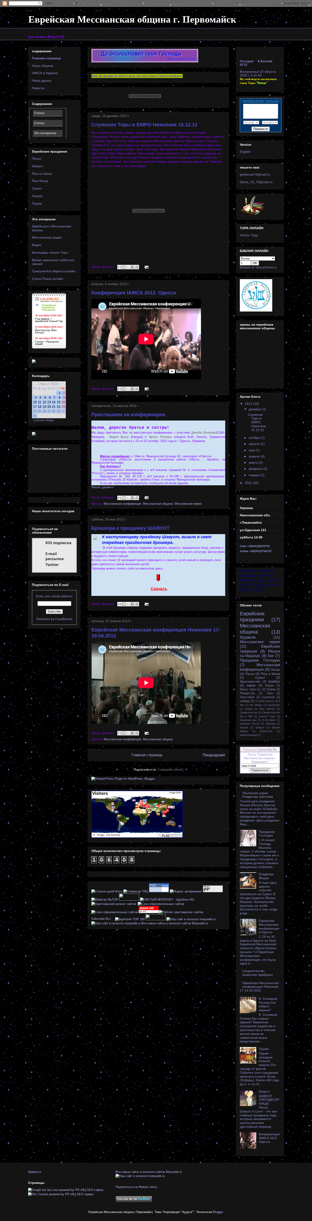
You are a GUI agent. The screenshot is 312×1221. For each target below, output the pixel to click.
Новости (38, 88)
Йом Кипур (40, 181)
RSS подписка (58, 542)
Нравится (34, 1172)
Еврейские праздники (252, 617)
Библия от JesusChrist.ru (258, 267)
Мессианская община (158, 503)
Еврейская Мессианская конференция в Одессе (269, 926)
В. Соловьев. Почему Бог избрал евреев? (268, 1004)
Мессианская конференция (122, 503)
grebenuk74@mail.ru (255, 174)
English (245, 151)
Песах (36, 158)
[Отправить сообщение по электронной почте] (146, 267)
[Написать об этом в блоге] (124, 267)
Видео (36, 245)
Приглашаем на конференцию (128, 414)
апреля (255, 456)
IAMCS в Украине (45, 73)
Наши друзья (41, 80)
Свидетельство (249, 712)
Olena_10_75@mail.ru (256, 182)
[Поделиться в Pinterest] (137, 267)
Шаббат (274, 681)
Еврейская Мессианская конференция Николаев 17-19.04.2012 (259, 986)
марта (254, 462)
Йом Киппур (267, 708)
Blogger (218, 1212)
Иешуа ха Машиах (260, 653)
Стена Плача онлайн (47, 279)
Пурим (37, 203)
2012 (249, 403)
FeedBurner (64, 619)
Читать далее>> (102, 487)
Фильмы (270, 723)
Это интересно (45, 133)
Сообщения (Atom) (170, 769)
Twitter (52, 564)
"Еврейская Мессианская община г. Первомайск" (260, 758)
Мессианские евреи (188, 503)
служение (268, 697)
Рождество (247, 693)
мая (252, 450)
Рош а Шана (270, 673)
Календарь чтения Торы (50, 252)
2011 (249, 483)
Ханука (37, 196)
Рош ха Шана (42, 173)
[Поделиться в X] (128, 267)
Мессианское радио (47, 237)
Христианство (250, 681)
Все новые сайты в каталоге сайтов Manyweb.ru (174, 923)
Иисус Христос (250, 689)
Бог (271, 656)
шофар (244, 701)
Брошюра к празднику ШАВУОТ (130, 528)
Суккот (37, 188)
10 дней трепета (264, 701)
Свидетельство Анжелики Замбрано (257, 973)
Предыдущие (214, 755)
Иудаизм (248, 637)
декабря (255, 409)
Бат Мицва (256, 705)
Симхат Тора (267, 716)
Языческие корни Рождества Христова (257, 795)
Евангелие (274, 705)
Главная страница (147, 755)
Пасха (249, 673)
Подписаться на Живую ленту (136, 1187)
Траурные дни (248, 720)
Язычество (266, 731)
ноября (255, 437)
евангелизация (248, 735)
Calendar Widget (43, 420)
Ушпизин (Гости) (250, 723)
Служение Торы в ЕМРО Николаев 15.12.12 (144, 124)
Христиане (247, 697)
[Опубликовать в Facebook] (132, 267)
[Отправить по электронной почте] (119, 267)
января (254, 475)
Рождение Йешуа (266, 876)
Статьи (39, 113)
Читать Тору (249, 235)
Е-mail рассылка (54, 556)
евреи (251, 685)
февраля (256, 468)
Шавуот (37, 166)
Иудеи (248, 708)
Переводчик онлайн (260, 101)
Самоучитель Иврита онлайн (53, 271)
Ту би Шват (269, 720)
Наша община (42, 66)
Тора (269, 693)
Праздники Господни (260, 660)
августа (255, 444)
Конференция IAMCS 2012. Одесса (133, 293)
